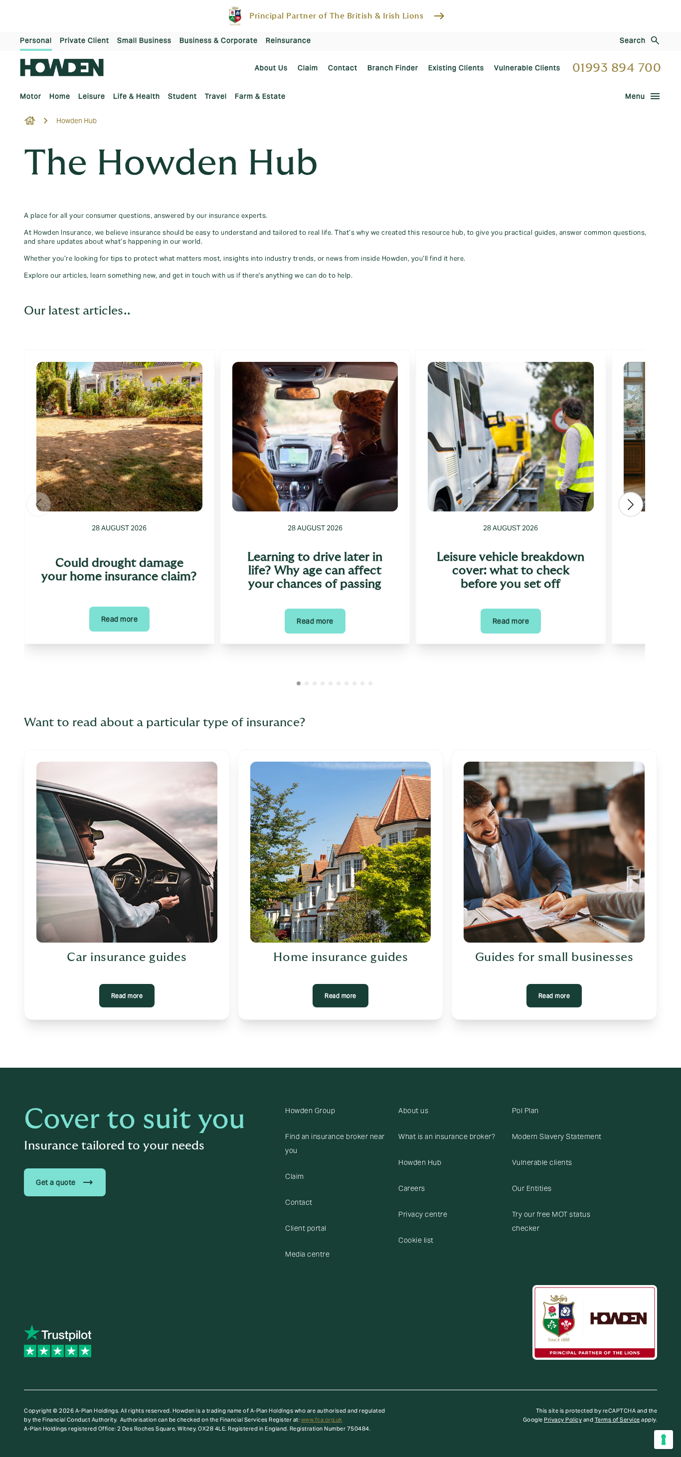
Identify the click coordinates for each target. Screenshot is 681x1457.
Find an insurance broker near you (335, 1143)
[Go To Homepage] (62, 67)
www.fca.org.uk (321, 1419)
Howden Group (310, 1110)
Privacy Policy (563, 1419)
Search (633, 40)
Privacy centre (422, 1214)
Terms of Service (617, 1419)
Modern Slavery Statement (557, 1136)
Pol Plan (525, 1110)
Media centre (307, 1254)
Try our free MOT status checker (551, 1221)
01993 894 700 (617, 68)
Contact (299, 1202)
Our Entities (532, 1188)
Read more (119, 619)
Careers (411, 1188)
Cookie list (416, 1240)
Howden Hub (419, 1162)
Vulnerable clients (542, 1162)
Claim (294, 1176)
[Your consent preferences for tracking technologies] (663, 1439)
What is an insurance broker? (446, 1136)
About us (413, 1110)
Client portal (306, 1228)
